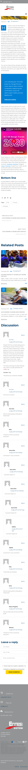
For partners (15, 21)
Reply (23, 335)
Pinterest (7, 166)
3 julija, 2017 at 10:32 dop (15, 342)
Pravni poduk (23, 766)
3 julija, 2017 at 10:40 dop (15, 569)
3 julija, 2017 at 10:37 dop (17, 510)
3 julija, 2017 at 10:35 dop (15, 411)
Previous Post (7, 215)
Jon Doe (11, 339)
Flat (8, 202)
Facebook (9, 164)
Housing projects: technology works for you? (13, 275)
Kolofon (17, 766)
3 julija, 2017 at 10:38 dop (15, 550)
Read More (4, 283)
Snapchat (15, 164)
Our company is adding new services (13, 312)
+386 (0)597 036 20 (6, 697)
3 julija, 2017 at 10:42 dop (15, 629)
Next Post (22, 229)
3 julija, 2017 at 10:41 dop (15, 609)
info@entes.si (4, 706)
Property (6, 206)
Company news (18, 308)
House (15, 202)
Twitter (3, 166)
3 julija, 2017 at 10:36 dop (15, 452)
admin (3, 220)
